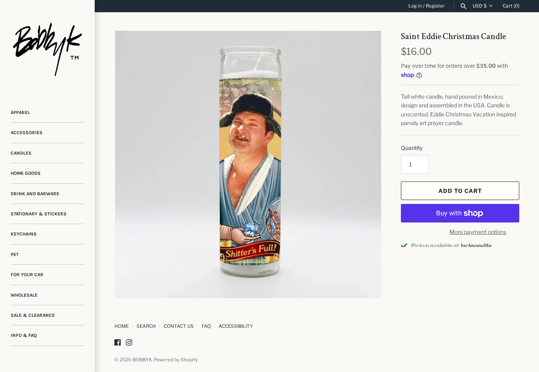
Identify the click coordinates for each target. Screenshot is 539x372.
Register (435, 6)
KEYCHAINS (24, 234)
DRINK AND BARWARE (35, 193)
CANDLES (21, 153)
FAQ (206, 326)
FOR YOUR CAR (27, 274)
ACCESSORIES (27, 132)
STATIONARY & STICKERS (39, 214)
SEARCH (146, 326)
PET (15, 254)
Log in (415, 6)
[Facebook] (117, 343)
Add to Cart (460, 190)
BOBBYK (142, 360)
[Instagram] (129, 343)
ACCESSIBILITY (236, 326)
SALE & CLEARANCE (33, 315)
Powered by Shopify (176, 360)
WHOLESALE (24, 295)
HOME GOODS (26, 173)
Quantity (412, 147)
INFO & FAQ (24, 335)
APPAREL (20, 112)
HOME (121, 326)
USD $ (480, 6)
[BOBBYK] (47, 47)
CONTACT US (179, 326)
